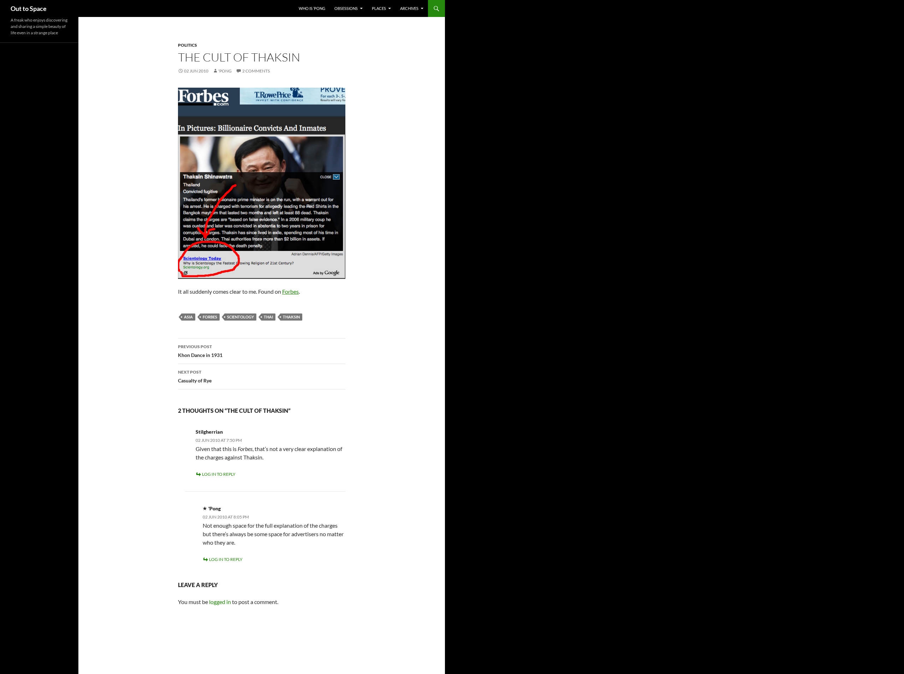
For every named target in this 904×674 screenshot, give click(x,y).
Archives (409, 8)
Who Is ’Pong (312, 8)
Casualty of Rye (195, 376)
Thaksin (291, 317)
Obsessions (346, 8)
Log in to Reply (219, 474)
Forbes (290, 291)
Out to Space (29, 8)
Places (379, 8)
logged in (220, 601)
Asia (188, 317)
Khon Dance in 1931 (200, 351)
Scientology (240, 317)
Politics (187, 45)
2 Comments (256, 71)
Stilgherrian (209, 432)
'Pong (225, 71)
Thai (268, 317)
